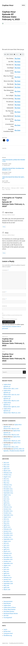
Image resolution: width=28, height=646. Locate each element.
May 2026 (6, 466)
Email (4, 299)
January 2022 (7, 555)
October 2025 (7, 474)
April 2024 (6, 503)
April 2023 (6, 525)
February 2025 (8, 485)
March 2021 (7, 575)
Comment (5, 270)
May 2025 (6, 482)
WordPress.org (8, 635)
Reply (4, 226)
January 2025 (7, 487)
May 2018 (6, 585)
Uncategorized (8, 617)
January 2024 (7, 509)
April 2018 (6, 587)
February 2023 (8, 529)
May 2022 (6, 547)
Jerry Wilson (7, 188)
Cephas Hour (7, 5)
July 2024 (6, 497)
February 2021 (8, 577)
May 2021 (6, 571)
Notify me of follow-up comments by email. (12, 315)
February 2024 (8, 507)
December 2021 (8, 557)
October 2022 (7, 537)
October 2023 (7, 513)
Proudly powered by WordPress (16, 643)
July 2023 (6, 519)
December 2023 (8, 511)
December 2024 (8, 489)
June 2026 (6, 464)
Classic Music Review (9, 609)
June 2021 (6, 569)
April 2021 (6, 573)
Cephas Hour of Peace (10, 607)
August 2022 (7, 541)
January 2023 (7, 531)
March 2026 (7, 470)
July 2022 (6, 543)
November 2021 (8, 559)
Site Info (6, 615)
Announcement (8, 601)
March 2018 (7, 589)
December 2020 (8, 581)
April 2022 (6, 549)
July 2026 (6, 462)
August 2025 (7, 476)
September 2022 (8, 539)
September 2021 (8, 563)
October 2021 (7, 561)
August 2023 (7, 517)
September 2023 (8, 515)
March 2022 (7, 551)
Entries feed (7, 631)
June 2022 (6, 545)
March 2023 (7, 527)
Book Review (7, 603)
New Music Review (9, 611)
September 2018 (8, 583)
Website (4, 306)
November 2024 (8, 491)
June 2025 (6, 480)
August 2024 (7, 495)
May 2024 (6, 501)
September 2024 (8, 493)
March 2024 (7, 505)
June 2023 (6, 521)
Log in (5, 629)
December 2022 (8, 533)
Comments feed (8, 633)
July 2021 (6, 567)
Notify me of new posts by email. (9, 319)
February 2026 (8, 472)
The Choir (8, 189)
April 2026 (7, 468)
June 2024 (6, 499)
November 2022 (8, 535)
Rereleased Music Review (11, 613)
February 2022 (8, 553)
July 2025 (6, 478)
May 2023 (6, 523)
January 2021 (7, 579)
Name (4, 292)
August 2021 (7, 565)
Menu (23, 5)
